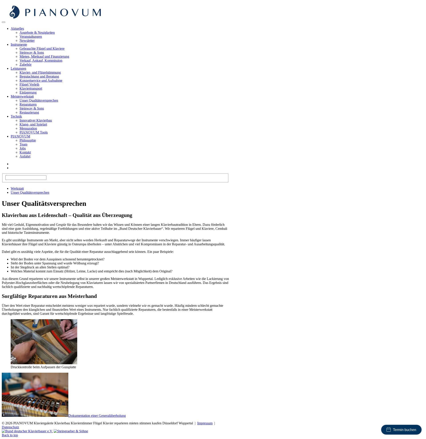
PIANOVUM (20, 136)
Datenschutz (10, 427)
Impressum (205, 423)
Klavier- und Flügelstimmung (40, 72)
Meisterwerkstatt (22, 96)
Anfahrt (25, 156)
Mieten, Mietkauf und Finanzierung (44, 56)
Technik (16, 116)
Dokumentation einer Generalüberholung (97, 415)
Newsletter (27, 40)
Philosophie (28, 140)
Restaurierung (29, 112)
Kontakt (25, 152)
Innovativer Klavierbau (36, 120)
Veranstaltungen (31, 36)
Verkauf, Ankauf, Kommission (41, 60)
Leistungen (18, 68)
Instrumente (19, 44)
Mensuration (28, 128)
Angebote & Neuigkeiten (37, 32)
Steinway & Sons (32, 52)
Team (23, 144)
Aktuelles (17, 28)
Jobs (23, 148)
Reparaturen (28, 104)
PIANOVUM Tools (34, 132)
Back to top (10, 435)
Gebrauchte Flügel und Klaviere (42, 48)
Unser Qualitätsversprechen (39, 100)
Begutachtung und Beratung (39, 76)
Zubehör (26, 64)
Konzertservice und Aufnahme (41, 80)
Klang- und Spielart (33, 124)
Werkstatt (17, 188)
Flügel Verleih (29, 84)
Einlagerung (28, 92)
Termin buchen (404, 430)
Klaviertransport (31, 88)
